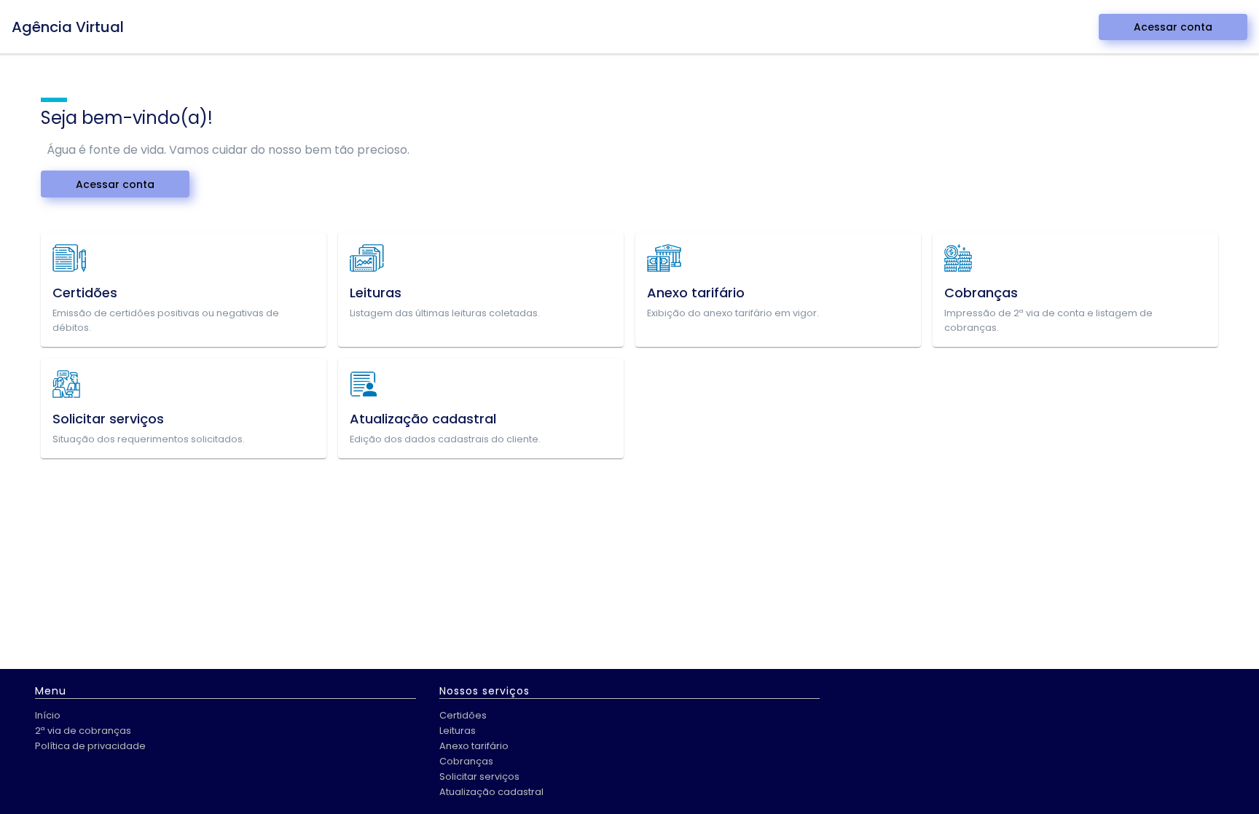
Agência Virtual (68, 27)
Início (47, 715)
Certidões (463, 715)
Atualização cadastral (491, 792)
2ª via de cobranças (83, 730)
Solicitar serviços (479, 776)
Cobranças (466, 761)
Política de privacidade (90, 746)
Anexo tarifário (474, 746)
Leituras (457, 730)
